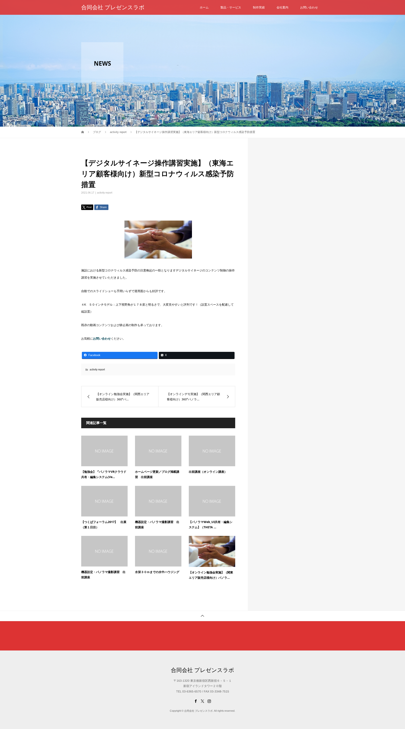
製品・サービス (230, 7)
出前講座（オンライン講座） (208, 472)
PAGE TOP (393, 702)
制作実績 (259, 7)
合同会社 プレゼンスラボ (112, 7)
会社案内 (282, 7)
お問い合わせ (309, 7)
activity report (104, 192)
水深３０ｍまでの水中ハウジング (157, 572)
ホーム (204, 7)
